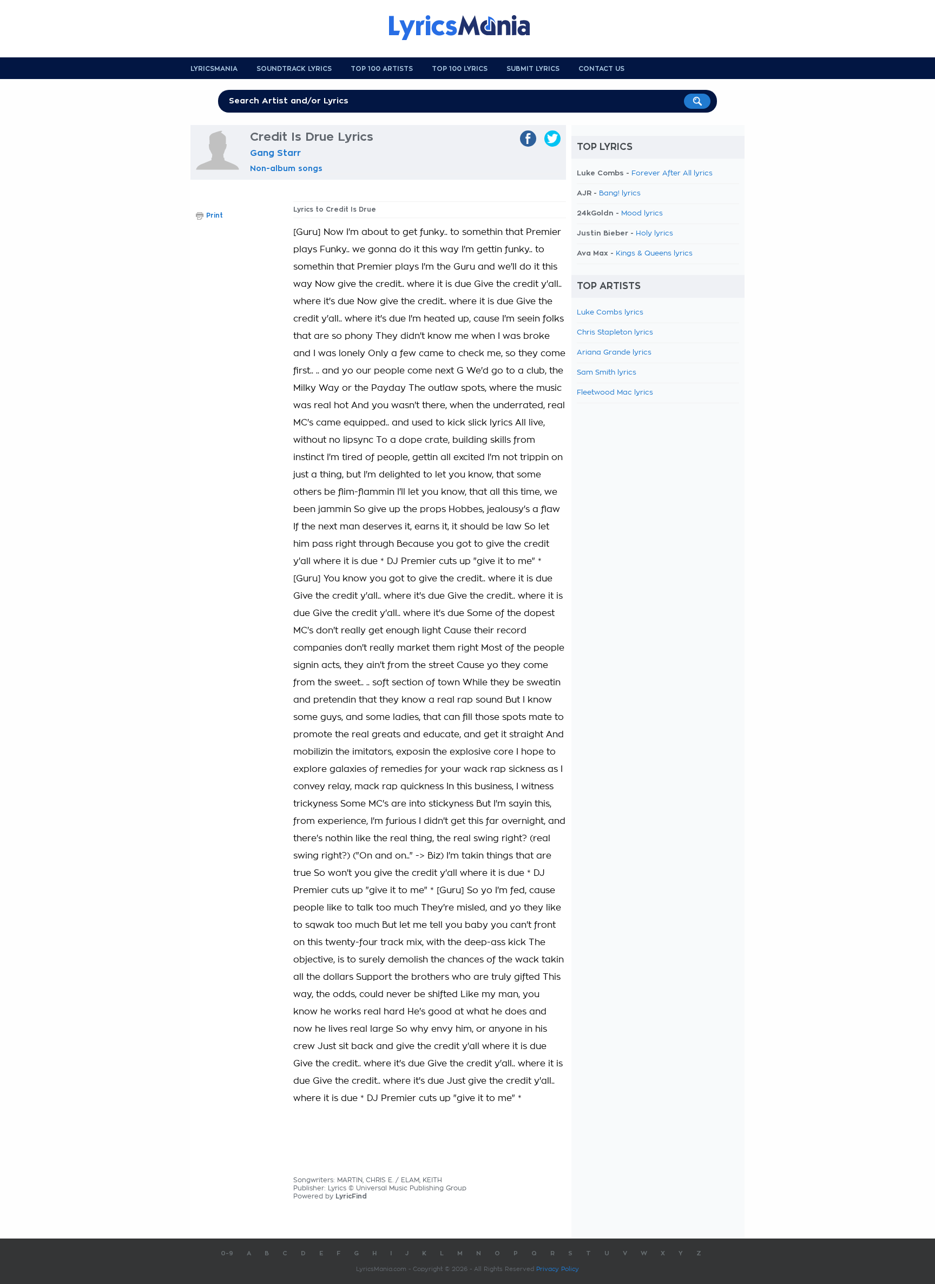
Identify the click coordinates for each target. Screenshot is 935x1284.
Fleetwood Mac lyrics (615, 392)
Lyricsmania (214, 68)
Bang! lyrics (620, 193)
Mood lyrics (642, 213)
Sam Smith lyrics (606, 372)
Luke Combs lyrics (610, 312)
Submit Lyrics (532, 68)
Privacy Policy (557, 1269)
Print (214, 215)
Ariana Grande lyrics (614, 352)
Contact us (601, 68)
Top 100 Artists (382, 68)
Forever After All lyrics (672, 173)
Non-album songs (286, 168)
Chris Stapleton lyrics (615, 332)
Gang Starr (275, 153)
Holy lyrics (654, 233)
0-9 (227, 1253)
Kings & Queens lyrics (654, 253)
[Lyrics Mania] (467, 27)
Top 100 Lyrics (460, 68)
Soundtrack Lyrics (294, 68)
